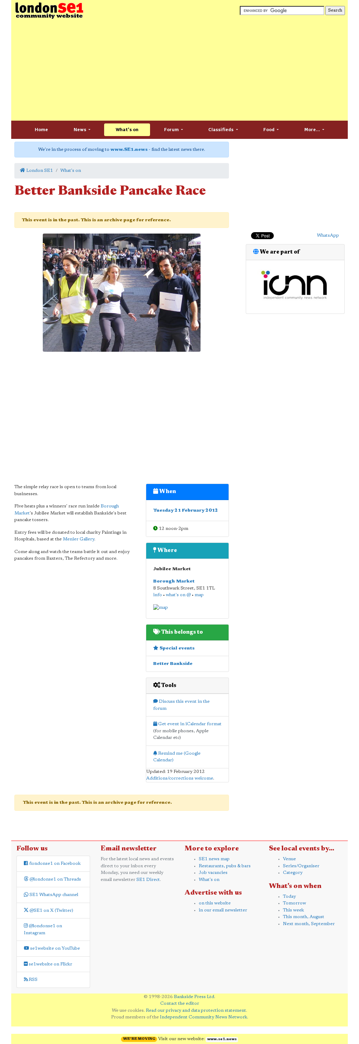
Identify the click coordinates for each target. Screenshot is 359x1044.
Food (269, 129)
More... (312, 129)
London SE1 (39, 170)
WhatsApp (328, 235)
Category (293, 872)
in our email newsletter (223, 910)
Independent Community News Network (203, 1017)
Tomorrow (294, 903)
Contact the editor (179, 1003)
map (199, 595)
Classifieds (221, 129)
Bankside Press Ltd (194, 997)
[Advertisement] (179, 70)
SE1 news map (214, 859)
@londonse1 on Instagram (43, 929)
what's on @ (178, 595)
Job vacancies (213, 872)
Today (289, 896)
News (80, 129)
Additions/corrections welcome (179, 778)
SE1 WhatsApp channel (53, 895)
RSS (33, 979)
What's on (127, 129)
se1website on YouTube (54, 948)
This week (293, 910)
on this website (215, 903)
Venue (289, 859)
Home (41, 129)
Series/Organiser (301, 866)
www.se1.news (222, 1039)
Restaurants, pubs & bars (225, 866)
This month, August (303, 917)
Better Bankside (172, 663)
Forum (172, 129)
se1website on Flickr (50, 964)
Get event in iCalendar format (189, 724)
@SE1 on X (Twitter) (50, 910)
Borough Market (174, 581)
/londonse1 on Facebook (54, 863)
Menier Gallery (78, 539)
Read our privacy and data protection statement (196, 1010)
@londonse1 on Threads (54, 879)
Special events (176, 648)
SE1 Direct (148, 879)
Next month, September (309, 924)
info (157, 595)
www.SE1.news (129, 149)
